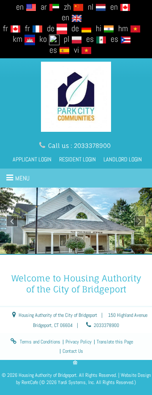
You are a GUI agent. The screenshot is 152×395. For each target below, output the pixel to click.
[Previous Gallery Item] (12, 221)
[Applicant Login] (32, 159)
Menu (22, 178)
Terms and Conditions (40, 342)
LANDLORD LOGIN (122, 159)
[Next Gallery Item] (140, 221)
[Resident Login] (77, 159)
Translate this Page (115, 342)
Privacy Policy (78, 342)
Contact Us (72, 351)
